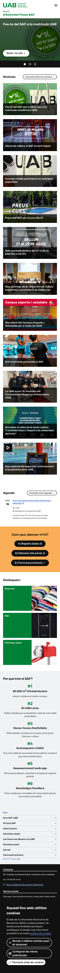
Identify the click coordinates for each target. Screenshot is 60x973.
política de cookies (40, 933)
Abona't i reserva (12, 859)
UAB (15, 5)
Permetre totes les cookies (28, 962)
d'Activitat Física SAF (19, 13)
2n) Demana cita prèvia (28, 554)
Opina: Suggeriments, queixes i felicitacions (24, 884)
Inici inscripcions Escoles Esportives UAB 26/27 (32, 502)
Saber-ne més (14, 54)
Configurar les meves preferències (24, 953)
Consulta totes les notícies (38, 77)
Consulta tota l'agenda (40, 493)
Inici (5, 812)
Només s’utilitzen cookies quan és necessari (30, 942)
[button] (24, 64)
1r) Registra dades (28, 544)
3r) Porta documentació (28, 562)
